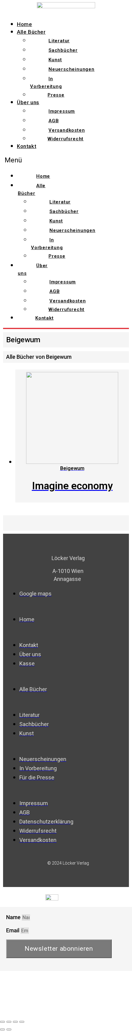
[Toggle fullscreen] (15, 1022)
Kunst (55, 60)
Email (13, 930)
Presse (56, 95)
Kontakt (26, 146)
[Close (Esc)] (2, 1022)
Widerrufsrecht (65, 139)
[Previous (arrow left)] (2, 1029)
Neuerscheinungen (72, 69)
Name (14, 917)
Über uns (28, 102)
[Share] (8, 1022)
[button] (35, 160)
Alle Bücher (31, 32)
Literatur (59, 41)
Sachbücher (63, 50)
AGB (54, 120)
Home (24, 24)
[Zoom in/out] (21, 1022)
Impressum (62, 111)
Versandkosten (67, 130)
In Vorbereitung (46, 82)
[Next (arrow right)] (8, 1029)
